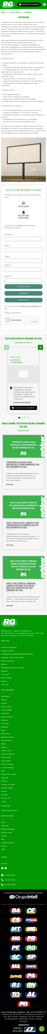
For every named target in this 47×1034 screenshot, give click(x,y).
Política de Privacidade (29, 306)
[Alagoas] (31, 995)
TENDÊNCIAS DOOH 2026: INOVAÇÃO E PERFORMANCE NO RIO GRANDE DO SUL (22, 464)
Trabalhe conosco (7, 843)
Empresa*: (8, 276)
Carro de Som (6, 706)
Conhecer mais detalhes (22, 402)
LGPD (3, 849)
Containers (5, 713)
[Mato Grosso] (16, 929)
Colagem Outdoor (7, 651)
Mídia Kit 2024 (6, 678)
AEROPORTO (5, 696)
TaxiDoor (4, 781)
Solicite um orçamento (30, 4)
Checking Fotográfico (9, 647)
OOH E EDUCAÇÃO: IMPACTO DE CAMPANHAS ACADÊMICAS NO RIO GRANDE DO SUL (22, 525)
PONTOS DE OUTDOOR (9, 810)
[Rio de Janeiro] (16, 985)
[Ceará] (31, 911)
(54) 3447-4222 (23, 215)
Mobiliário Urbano (7, 737)
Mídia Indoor (5, 734)
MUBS (3, 744)
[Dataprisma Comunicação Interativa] (23, 1025)
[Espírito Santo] (16, 920)
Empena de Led (6, 717)
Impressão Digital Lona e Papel (12, 657)
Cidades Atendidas (8, 829)
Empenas (4, 671)
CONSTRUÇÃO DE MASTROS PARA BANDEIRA (17, 654)
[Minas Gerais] (16, 939)
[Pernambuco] (16, 948)
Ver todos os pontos (23, 342)
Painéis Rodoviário (8, 754)
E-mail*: (7, 256)
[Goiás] (31, 920)
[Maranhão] (16, 967)
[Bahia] (16, 911)
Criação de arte (6, 832)
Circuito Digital (6, 710)
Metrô (3, 730)
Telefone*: (8, 265)
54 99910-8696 (23, 206)
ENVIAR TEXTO (23, 300)
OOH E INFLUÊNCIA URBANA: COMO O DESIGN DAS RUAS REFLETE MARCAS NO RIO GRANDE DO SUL (21, 586)
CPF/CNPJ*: (9, 234)
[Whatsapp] (2, 875)
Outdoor (4, 681)
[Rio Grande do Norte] (31, 985)
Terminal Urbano (7, 788)
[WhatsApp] (42, 1029)
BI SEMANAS (5, 806)
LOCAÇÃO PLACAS (23, 286)
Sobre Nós (5, 826)
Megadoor (4, 727)
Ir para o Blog (23, 430)
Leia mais (9, 484)
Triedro (3, 801)
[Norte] (31, 967)
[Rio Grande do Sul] (31, 948)
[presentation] (6, 347)
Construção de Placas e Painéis (12, 668)
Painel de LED (6, 757)
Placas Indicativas (7, 661)
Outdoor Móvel (6, 751)
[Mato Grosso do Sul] (31, 929)
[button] (19, 418)
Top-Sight (4, 795)
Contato (4, 846)
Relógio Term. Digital (8, 774)
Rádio (3, 771)
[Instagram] (6, 868)
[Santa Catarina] (16, 957)
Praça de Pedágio (7, 767)
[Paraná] (31, 939)
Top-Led (4, 791)
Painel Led (5, 684)
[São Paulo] (31, 957)
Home (3, 12)
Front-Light (5, 723)
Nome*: (7, 245)
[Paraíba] (23, 1004)
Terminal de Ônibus (8, 784)
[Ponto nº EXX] (23, 374)
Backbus (4, 700)
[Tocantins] (16, 995)
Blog (2, 839)
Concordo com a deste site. (23, 308)
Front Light (5, 674)
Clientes (4, 836)
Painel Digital (6, 761)
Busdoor (4, 664)
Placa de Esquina (7, 764)
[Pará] (31, 976)
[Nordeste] (16, 976)
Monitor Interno (6, 740)
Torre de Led (5, 798)
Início (3, 822)
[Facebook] (2, 868)
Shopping (4, 778)
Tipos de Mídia (15, 12)
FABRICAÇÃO (23, 293)
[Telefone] (2, 880)
